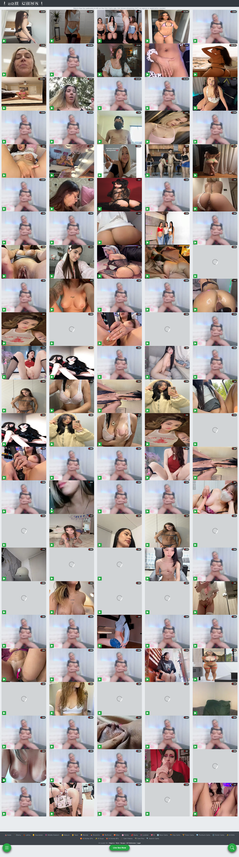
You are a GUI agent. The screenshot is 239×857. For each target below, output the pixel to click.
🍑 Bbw (117, 835)
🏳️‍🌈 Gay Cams (175, 835)
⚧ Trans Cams (188, 835)
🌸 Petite (125, 835)
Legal (139, 843)
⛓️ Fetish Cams (218, 835)
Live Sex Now (119, 847)
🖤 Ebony (17, 835)
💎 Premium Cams (203, 835)
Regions (112, 843)
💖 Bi (153, 835)
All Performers (131, 843)
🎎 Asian (8, 835)
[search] (232, 847)
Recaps (122, 843)
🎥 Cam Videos (127, 838)
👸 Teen (75, 835)
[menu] (6, 847)
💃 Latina (26, 835)
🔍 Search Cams (153, 838)
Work (117, 843)
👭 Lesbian (144, 835)
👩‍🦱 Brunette (95, 835)
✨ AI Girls (231, 835)
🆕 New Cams (162, 835)
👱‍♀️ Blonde (84, 835)
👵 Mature (65, 835)
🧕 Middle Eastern (52, 835)
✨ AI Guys (99, 838)
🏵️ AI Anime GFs (86, 838)
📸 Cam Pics (139, 838)
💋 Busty (134, 835)
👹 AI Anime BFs (112, 838)
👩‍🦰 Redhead (106, 835)
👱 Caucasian (37, 835)
